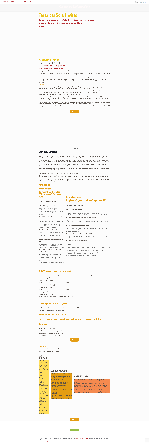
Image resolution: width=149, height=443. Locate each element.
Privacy (46, 441)
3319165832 (14, 1)
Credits (56, 441)
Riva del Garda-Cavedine (41, 380)
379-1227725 (48, 351)
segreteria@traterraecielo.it (26, 1)
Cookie (51, 441)
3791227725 (6, 1)
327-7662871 (56, 351)
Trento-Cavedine (41, 374)
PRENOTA (74, 111)
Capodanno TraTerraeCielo (77, 9)
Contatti (42, 346)
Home (65, 9)
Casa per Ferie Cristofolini (45, 63)
